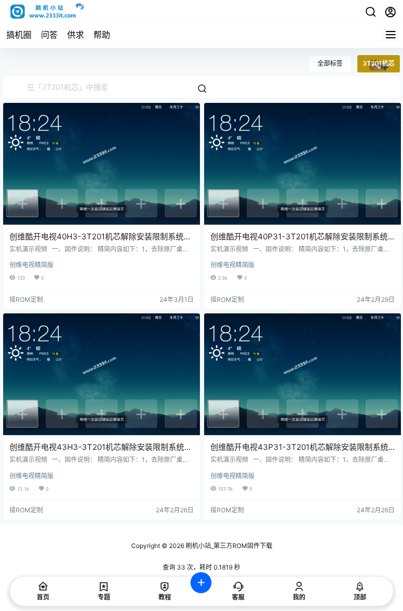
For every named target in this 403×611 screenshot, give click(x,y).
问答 (49, 34)
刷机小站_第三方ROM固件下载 (228, 546)
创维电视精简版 (31, 265)
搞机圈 (18, 34)
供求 (75, 34)
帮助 (101, 34)
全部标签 (330, 63)
